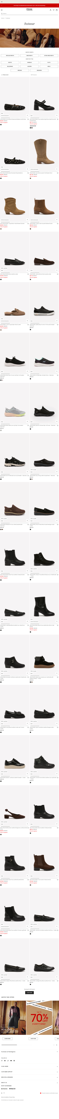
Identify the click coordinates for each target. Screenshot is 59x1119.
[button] (1, 10)
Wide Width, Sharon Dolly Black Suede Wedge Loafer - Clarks (42, 525)
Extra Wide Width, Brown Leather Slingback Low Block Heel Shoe (13, 828)
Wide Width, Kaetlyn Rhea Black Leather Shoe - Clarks (12, 980)
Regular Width (10, 55)
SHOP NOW (33, 1038)
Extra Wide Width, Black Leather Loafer (9, 274)
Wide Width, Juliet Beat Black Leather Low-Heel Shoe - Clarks (12, 626)
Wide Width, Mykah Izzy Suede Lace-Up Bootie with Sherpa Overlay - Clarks (41, 677)
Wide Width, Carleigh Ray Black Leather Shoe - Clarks (42, 980)
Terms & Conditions (5, 1097)
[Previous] (54, 1045)
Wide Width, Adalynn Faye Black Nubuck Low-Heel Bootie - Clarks (43, 575)
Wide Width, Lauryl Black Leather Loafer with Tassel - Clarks (12, 728)
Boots (10, 62)
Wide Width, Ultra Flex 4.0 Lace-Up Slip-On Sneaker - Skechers (12, 376)
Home (2, 18)
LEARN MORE (7, 1038)
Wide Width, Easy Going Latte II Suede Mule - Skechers (42, 475)
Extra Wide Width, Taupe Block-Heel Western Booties (12, 223)
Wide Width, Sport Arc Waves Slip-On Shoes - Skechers (42, 425)
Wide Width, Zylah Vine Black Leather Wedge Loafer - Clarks (42, 728)
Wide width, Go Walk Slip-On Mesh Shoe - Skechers (42, 375)
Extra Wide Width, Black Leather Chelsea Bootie (41, 827)
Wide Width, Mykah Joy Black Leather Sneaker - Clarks (13, 777)
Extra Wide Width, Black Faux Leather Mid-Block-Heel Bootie (42, 626)
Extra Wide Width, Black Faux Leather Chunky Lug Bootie (13, 930)
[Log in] (50, 10)
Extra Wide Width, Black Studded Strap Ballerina (11, 173)
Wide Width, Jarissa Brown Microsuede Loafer (40, 274)
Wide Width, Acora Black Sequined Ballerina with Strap (13, 119)
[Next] (56, 1045)
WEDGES (20, 70)
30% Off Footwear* (50, 5)
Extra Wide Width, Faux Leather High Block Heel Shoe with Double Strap (43, 120)
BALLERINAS (10, 66)
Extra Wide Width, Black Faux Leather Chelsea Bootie (12, 574)
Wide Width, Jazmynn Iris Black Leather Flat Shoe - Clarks (43, 930)
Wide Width (29, 55)
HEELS (49, 66)
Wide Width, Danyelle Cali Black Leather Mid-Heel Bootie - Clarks (13, 677)
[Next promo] (56, 5)
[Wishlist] (53, 10)
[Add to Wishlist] (28, 119)
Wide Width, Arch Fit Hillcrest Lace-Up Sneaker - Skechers (13, 475)
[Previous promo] (2, 5)
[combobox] (30, 13)
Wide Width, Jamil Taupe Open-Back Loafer (10, 324)
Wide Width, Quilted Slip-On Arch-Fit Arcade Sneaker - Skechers (42, 325)
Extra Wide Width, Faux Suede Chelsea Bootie (40, 879)
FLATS (48, 62)
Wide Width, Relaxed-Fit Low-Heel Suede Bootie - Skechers (11, 525)
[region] (29, 5)
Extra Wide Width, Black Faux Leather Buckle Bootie (12, 879)
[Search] (1, 13)
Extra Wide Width (49, 55)
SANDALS (29, 62)
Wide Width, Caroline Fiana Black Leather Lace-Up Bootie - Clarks (43, 778)
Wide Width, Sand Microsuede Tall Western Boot (41, 173)
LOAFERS (29, 66)
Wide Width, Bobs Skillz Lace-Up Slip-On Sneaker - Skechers (12, 426)
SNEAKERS (39, 70)
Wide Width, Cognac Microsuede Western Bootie (41, 223)
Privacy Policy (12, 1097)
